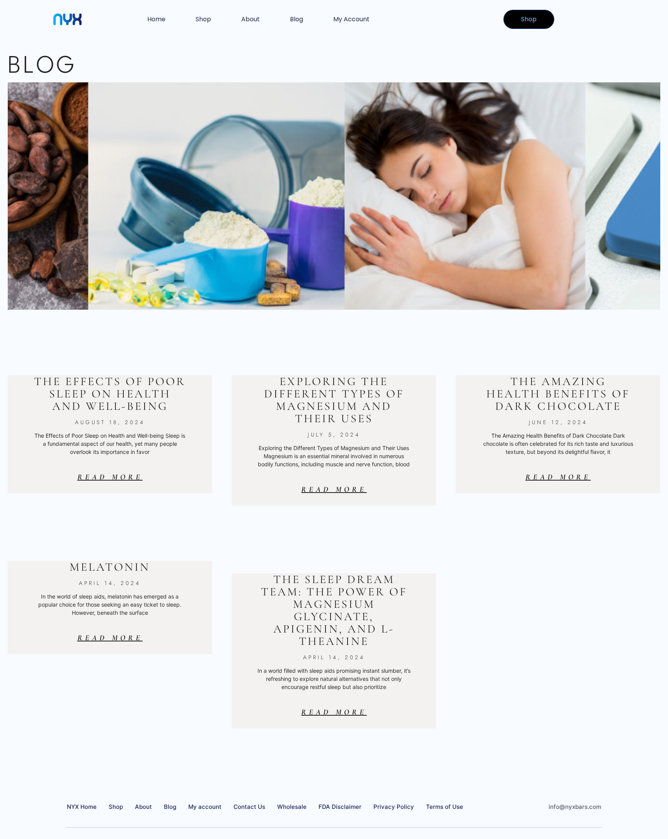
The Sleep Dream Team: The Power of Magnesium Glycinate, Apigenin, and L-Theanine (334, 610)
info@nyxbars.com (575, 806)
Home (156, 19)
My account (351, 19)
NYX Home (82, 806)
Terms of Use (444, 806)
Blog (296, 19)
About (250, 19)
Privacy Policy (393, 806)
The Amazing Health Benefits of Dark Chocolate (558, 393)
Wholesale (292, 806)
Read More (110, 477)
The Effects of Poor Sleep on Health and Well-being (110, 393)
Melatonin (110, 567)
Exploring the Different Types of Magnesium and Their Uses (334, 400)
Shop (203, 19)
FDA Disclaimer (340, 806)
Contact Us (249, 806)
